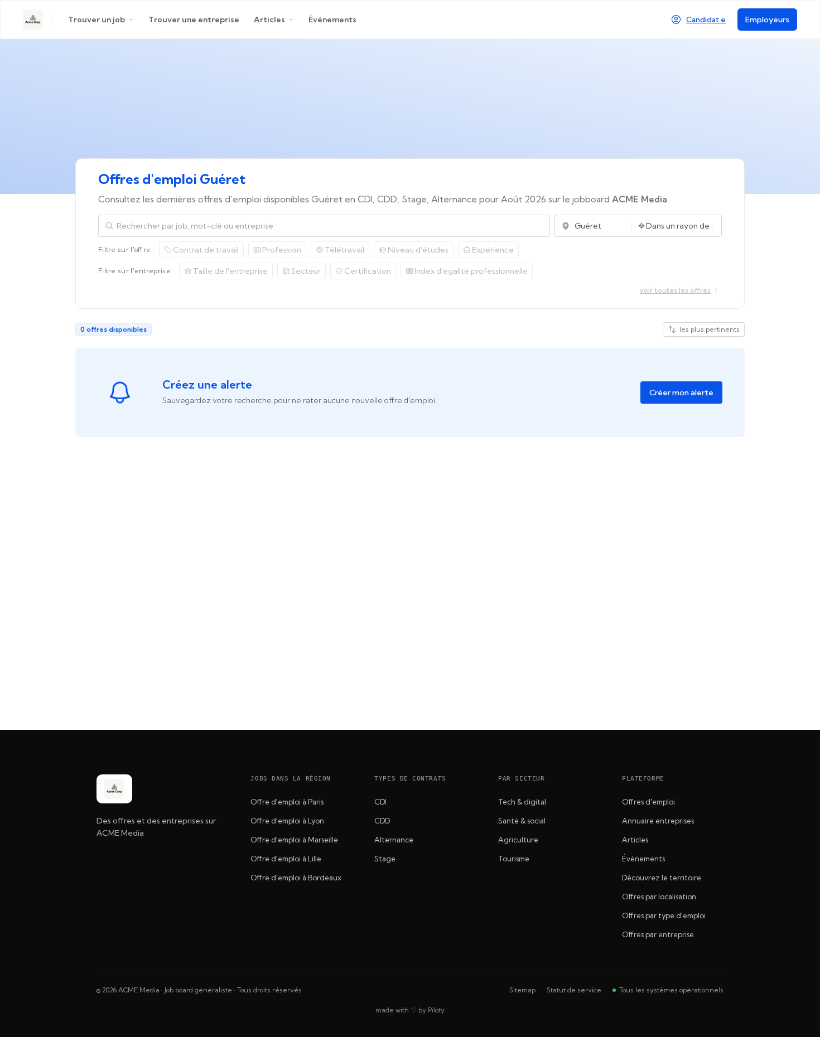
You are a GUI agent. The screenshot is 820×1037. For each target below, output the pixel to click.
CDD (382, 820)
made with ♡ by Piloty (410, 1010)
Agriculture (518, 839)
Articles (269, 19)
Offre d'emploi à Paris (287, 801)
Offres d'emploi (648, 801)
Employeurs (767, 19)
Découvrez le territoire (661, 877)
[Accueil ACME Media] (33, 19)
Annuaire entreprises (658, 820)
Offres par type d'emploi (664, 915)
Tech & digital (522, 801)
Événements (332, 19)
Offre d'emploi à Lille (285, 858)
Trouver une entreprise (193, 19)
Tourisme (513, 858)
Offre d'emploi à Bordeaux (295, 877)
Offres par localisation (659, 896)
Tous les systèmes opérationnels (671, 990)
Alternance (393, 839)
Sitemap (522, 990)
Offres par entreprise (658, 934)
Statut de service (574, 990)
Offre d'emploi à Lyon (287, 820)
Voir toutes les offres (675, 290)
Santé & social (522, 820)
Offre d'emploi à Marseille (294, 839)
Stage (384, 858)
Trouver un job (96, 19)
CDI (380, 801)
